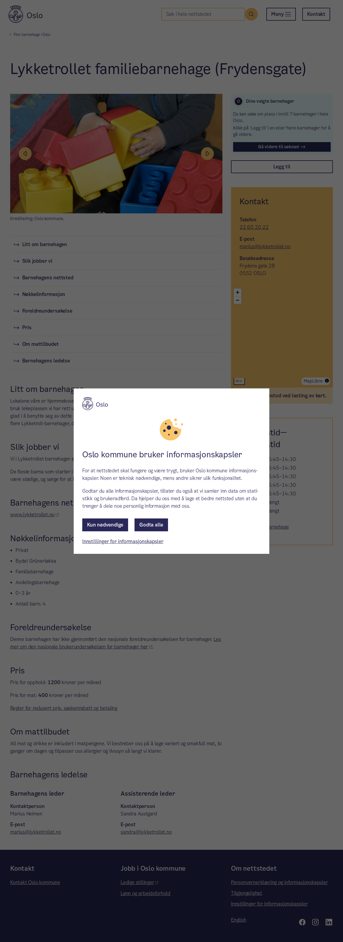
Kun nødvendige (105, 524)
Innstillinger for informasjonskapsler (122, 541)
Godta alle (151, 524)
